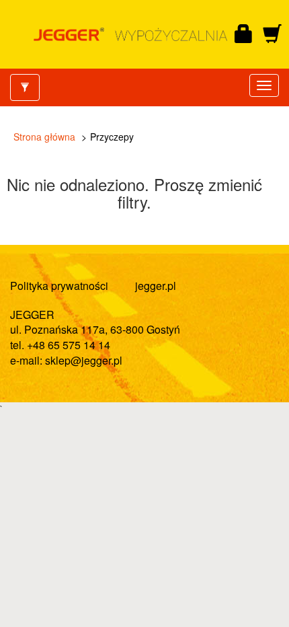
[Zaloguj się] (244, 34)
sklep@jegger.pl (83, 360)
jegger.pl (155, 285)
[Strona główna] (130, 34)
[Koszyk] (272, 34)
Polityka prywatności (59, 285)
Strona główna (44, 136)
